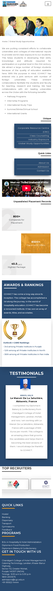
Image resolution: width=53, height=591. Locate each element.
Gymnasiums (8, 526)
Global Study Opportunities (33, 143)
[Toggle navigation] (48, 3)
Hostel (5, 514)
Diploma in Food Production (16, 545)
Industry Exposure (38, 139)
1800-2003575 (9, 577)
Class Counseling (39, 135)
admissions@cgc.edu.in (13, 579)
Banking (6, 517)
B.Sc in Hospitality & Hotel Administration (21, 542)
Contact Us (43, 170)
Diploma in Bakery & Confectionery (19, 548)
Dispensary (7, 520)
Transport (6, 523)
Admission (43, 167)
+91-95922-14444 (10, 582)
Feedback (7, 529)
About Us (44, 163)
